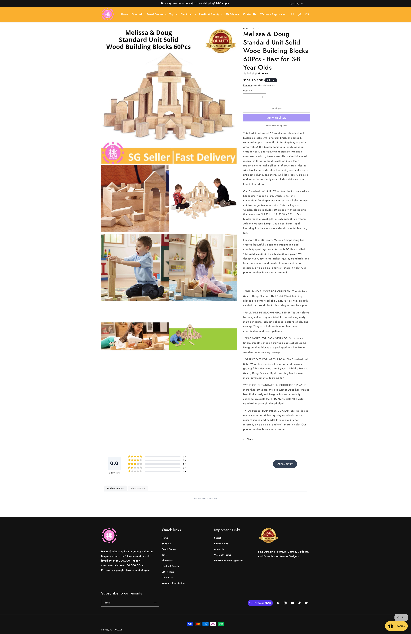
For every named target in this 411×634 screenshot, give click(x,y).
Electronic (167, 560)
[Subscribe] (155, 603)
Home (165, 538)
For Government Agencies (228, 560)
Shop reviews (138, 488)
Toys (164, 555)
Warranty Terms (222, 555)
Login (291, 3)
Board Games (169, 549)
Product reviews (115, 488)
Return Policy (221, 543)
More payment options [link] (276, 125)
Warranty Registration (173, 583)
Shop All (166, 543)
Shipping (247, 85)
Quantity (247, 90)
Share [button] (250, 439)
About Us (219, 549)
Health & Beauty (170, 566)
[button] (155, 14)
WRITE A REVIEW (285, 464)
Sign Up (299, 3)
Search (218, 538)
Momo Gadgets (116, 630)
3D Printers (168, 571)
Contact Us (168, 577)
